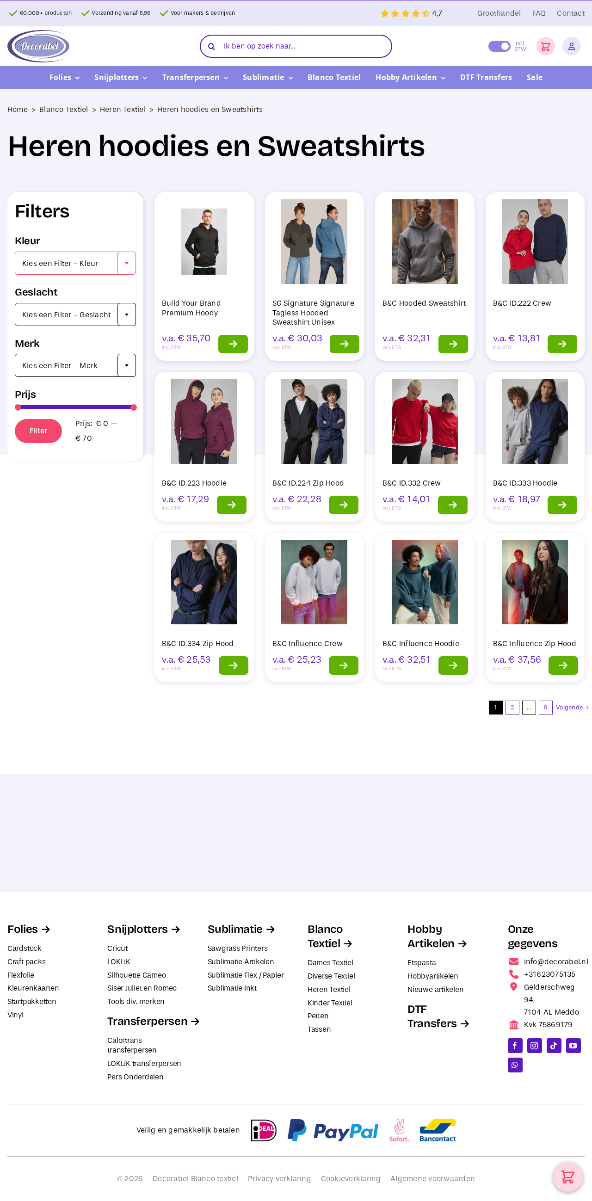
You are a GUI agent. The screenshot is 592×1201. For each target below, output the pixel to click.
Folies (22, 929)
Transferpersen (147, 1021)
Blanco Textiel (63, 109)
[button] (545, 46)
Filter (38, 430)
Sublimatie (235, 929)
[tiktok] (554, 1045)
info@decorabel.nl (556, 961)
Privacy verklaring (279, 1178)
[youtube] (573, 1045)
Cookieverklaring (351, 1178)
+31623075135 (550, 974)
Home (17, 109)
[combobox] (75, 263)
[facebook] (515, 1045)
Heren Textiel (123, 109)
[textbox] (75, 263)
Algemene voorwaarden (432, 1178)
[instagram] (534, 1045)
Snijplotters (137, 929)
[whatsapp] (515, 1065)
